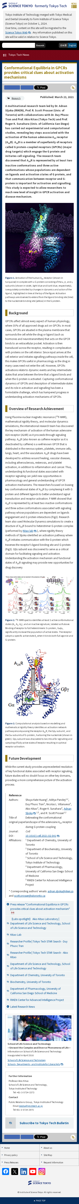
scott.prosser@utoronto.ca (29, 895)
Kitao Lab (15, 934)
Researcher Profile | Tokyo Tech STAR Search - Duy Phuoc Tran (38, 943)
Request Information (53, 1162)
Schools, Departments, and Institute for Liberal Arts (34, 1064)
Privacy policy (10, 1155)
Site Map (48, 1155)
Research (16, 98)
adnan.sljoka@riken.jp (61, 891)
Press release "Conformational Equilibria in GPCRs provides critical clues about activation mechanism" (40, 906)
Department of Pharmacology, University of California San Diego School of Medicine (35, 991)
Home (7, 1147)
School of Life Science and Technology (27, 1060)
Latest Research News (22, 1006)
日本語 (63, 45)
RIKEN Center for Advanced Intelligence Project (37, 1000)
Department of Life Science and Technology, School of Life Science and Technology (40, 966)
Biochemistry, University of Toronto (30, 982)
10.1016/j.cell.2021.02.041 (40, 835)
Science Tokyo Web (16, 32)
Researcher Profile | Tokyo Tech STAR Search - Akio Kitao (39, 955)
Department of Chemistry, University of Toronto (37, 975)
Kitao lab (28, 530)
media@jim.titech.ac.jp (31, 1105)
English (72, 45)
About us (48, 1147)
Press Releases (11, 1162)
